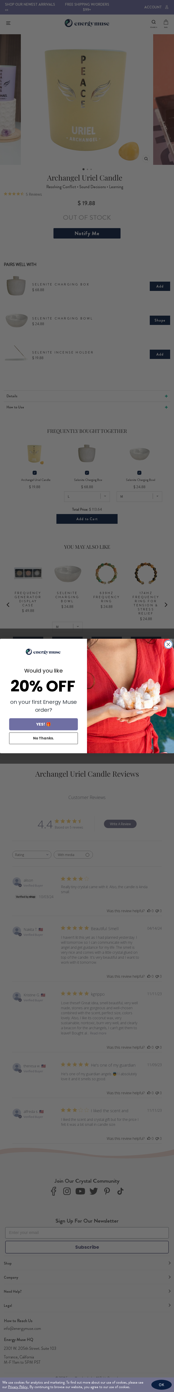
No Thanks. (43, 738)
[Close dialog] (168, 644)
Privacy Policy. (18, 1387)
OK (161, 1384)
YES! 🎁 (43, 724)
